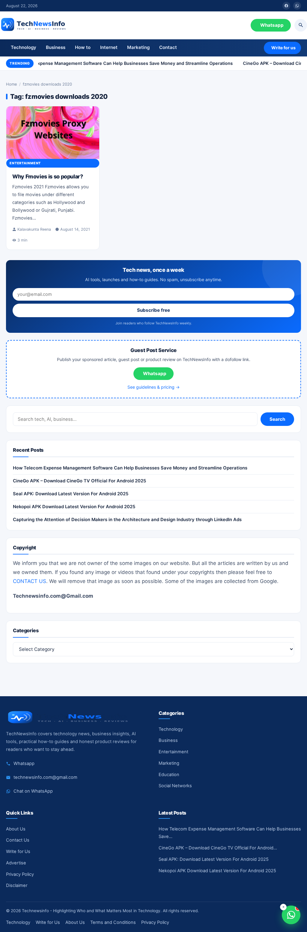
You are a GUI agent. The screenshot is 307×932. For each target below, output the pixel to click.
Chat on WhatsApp (33, 791)
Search (277, 419)
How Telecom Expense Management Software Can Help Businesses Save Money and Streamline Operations (115, 63)
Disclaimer (16, 885)
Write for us (283, 47)
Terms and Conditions (113, 922)
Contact (168, 47)
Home (11, 84)
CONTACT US (29, 581)
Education (169, 774)
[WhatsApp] (297, 6)
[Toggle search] (300, 25)
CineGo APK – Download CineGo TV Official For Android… (218, 848)
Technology (23, 47)
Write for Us (18, 851)
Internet (109, 47)
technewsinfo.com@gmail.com (45, 777)
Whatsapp (272, 25)
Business (55, 47)
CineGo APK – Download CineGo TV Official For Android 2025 (79, 481)
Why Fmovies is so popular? (47, 176)
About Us (15, 829)
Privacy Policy (20, 874)
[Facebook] (286, 6)
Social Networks (175, 785)
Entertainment (25, 163)
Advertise (16, 863)
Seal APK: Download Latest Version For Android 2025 (70, 493)
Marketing (138, 47)
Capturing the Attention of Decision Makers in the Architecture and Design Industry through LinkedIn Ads (127, 519)
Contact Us (17, 840)
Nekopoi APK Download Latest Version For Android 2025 (74, 506)
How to (83, 47)
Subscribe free (153, 310)
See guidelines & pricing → (153, 387)
